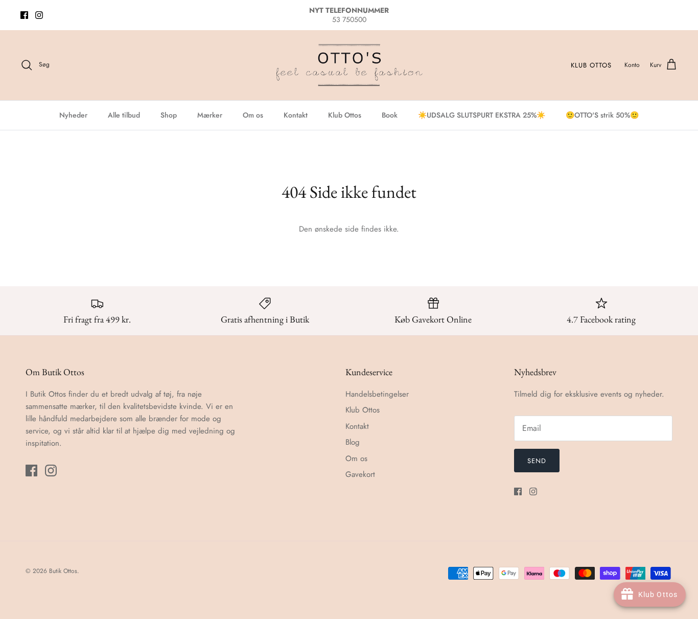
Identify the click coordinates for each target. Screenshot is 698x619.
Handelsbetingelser (377, 394)
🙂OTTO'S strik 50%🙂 (602, 115)
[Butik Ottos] (349, 65)
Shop (168, 115)
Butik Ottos (63, 571)
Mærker (209, 115)
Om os (253, 115)
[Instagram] (39, 15)
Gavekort (360, 474)
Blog (352, 442)
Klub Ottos (591, 65)
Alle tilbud (124, 115)
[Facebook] (24, 15)
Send (536, 461)
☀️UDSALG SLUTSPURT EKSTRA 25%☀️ (481, 115)
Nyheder (73, 115)
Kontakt (296, 115)
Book (390, 115)
